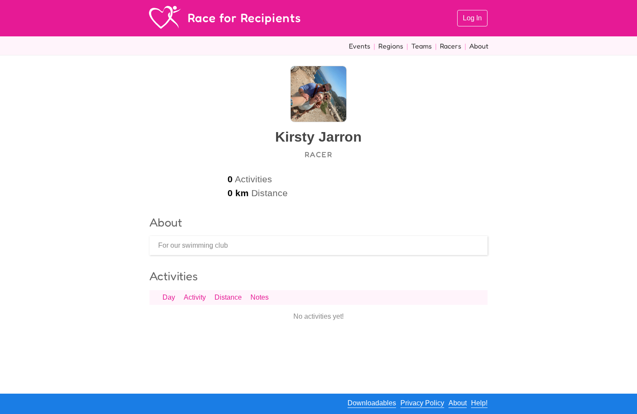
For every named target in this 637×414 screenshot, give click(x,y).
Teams (421, 46)
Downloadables (372, 403)
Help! (479, 403)
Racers (450, 46)
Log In (472, 18)
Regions (390, 46)
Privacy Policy (422, 403)
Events (359, 46)
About (478, 46)
